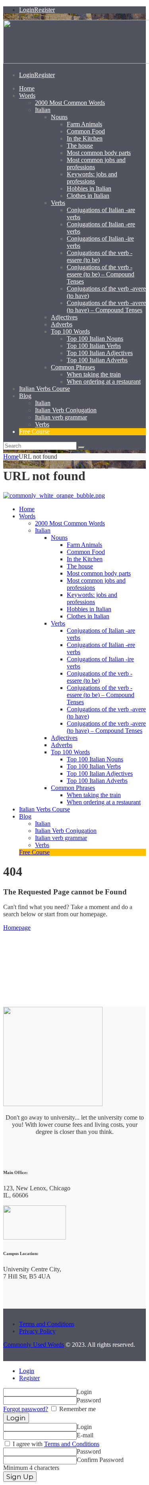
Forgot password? (25, 1409)
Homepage (17, 927)
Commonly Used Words (33, 1344)
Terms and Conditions (46, 1324)
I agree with (55, 1444)
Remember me (77, 1409)
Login (26, 1370)
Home (11, 456)
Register (29, 1378)
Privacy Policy (37, 1331)
